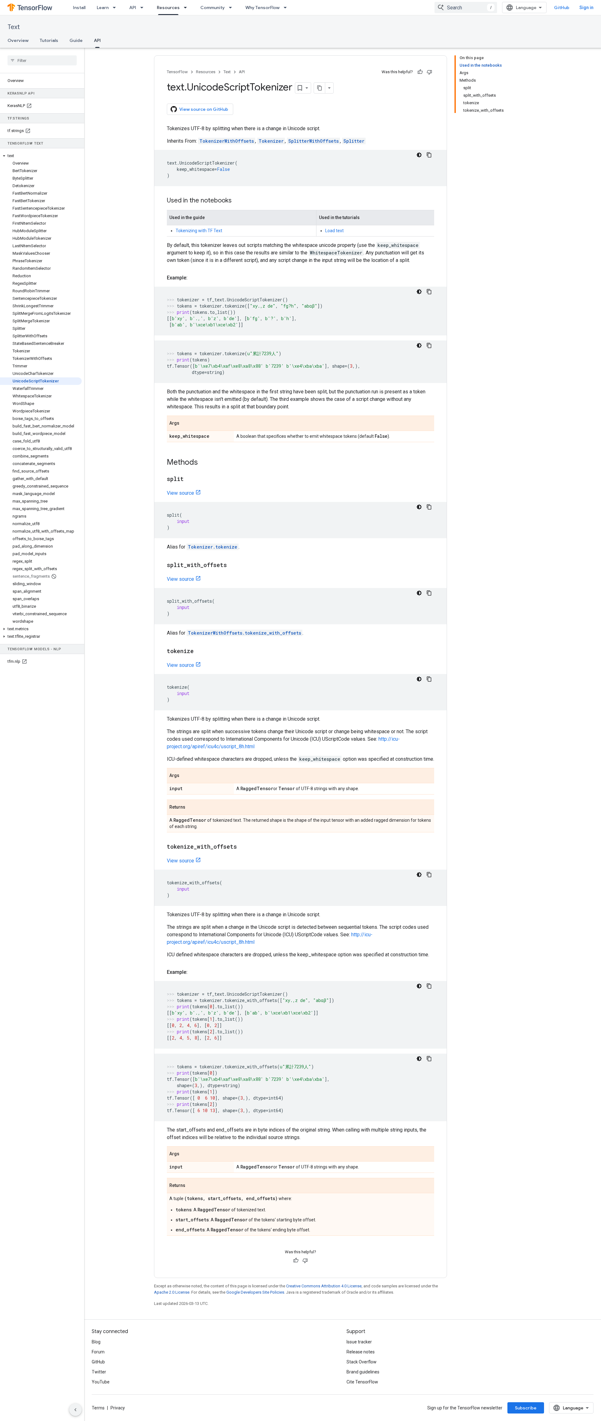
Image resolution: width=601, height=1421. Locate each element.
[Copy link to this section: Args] (185, 423)
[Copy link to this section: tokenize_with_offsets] (243, 847)
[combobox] (465, 7)
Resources (168, 7)
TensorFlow (177, 71)
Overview (18, 40)
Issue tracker (359, 1341)
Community (212, 7)
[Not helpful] (429, 72)
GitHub (561, 7)
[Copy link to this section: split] (190, 479)
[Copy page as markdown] (319, 88)
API (132, 7)
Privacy (117, 1407)
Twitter (99, 1371)
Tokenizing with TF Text (199, 230)
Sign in (586, 7)
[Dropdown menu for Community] (232, 7)
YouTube (101, 1381)
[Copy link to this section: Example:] (193, 278)
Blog (96, 1341)
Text (14, 27)
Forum (98, 1351)
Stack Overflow (362, 1361)
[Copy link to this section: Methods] (204, 463)
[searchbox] (42, 60)
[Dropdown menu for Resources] (187, 7)
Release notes (361, 1351)
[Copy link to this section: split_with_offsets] (233, 565)
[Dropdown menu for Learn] (116, 7)
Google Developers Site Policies (255, 1292)
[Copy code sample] (429, 155)
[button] (41, 156)
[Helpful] (420, 72)
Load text (334, 230)
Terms (98, 1407)
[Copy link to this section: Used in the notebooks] (238, 201)
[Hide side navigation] (75, 1409)
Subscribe (526, 1408)
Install (79, 7)
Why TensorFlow (262, 7)
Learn (103, 7)
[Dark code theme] (419, 155)
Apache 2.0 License (171, 1292)
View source (180, 493)
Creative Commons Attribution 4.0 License (324, 1286)
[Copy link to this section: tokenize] (200, 651)
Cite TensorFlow (362, 1381)
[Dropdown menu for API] (143, 7)
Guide (76, 40)
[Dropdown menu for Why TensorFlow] (287, 7)
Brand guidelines (363, 1371)
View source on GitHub (203, 109)
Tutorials (49, 40)
